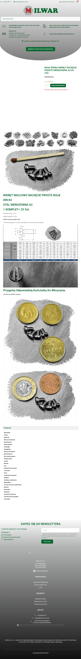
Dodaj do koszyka (58, 85)
